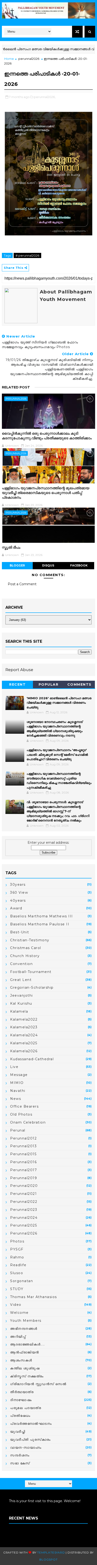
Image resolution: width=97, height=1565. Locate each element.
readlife (18, 1265)
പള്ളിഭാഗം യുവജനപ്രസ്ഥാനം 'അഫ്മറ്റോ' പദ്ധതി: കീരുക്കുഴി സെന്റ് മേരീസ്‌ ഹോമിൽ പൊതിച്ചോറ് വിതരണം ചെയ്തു (57, 754)
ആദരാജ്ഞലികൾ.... (27, 1344)
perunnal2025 (23, 1225)
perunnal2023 (23, 1210)
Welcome (19, 1312)
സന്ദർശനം (20, 1455)
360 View (19, 892)
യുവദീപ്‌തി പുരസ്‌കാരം (30, 1439)
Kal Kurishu (21, 1003)
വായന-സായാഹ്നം (26, 1447)
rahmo (17, 1257)
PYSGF (17, 1249)
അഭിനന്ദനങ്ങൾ (23, 1328)
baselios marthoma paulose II (39, 924)
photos (17, 1241)
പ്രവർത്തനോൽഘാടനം (31, 1423)
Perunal (17, 1130)
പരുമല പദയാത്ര (25, 1408)
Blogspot (48, 1559)
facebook (79, 565)
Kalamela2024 (24, 1035)
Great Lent (21, 980)
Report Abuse (19, 669)
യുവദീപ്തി (17, 1431)
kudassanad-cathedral (32, 1059)
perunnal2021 (23, 1194)
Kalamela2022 (23, 1019)
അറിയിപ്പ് (18, 1336)
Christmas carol (25, 948)
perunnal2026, (45, 97)
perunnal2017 (23, 1170)
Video (15, 1305)
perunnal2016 (23, 1162)
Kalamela (19, 1011)
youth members (25, 1320)
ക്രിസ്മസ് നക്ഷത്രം (27, 1376)
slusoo (16, 1273)
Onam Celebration (28, 1122)
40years (18, 900)
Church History (25, 956)
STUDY (17, 1289)
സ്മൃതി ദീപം (11, 547)
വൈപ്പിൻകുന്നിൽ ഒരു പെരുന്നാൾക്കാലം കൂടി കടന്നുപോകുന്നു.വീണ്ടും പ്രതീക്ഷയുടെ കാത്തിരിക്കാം (47, 435)
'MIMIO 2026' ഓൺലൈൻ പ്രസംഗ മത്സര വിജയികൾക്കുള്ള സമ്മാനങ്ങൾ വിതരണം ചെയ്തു (59, 702)
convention (21, 964)
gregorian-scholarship (32, 987)
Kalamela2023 (23, 1027)
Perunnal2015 (23, 1154)
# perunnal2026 (27, 255)
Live (14, 1067)
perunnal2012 (23, 1138)
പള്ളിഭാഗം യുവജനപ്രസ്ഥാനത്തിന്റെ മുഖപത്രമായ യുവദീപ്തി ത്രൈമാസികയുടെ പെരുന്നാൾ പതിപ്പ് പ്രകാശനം (45, 493)
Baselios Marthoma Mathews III (41, 916)
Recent (17, 684)
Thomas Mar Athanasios (33, 1297)
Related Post (16, 387)
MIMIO (17, 1083)
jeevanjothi (21, 995)
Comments (79, 684)
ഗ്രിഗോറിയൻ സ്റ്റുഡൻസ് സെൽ (38, 1384)
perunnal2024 (23, 1218)
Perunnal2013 (23, 1146)
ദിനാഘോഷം (21, 1400)
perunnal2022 (23, 1202)
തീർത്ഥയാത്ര (22, 1392)
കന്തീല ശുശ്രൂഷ (25, 1368)
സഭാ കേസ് (20, 1463)
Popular (49, 684)
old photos (21, 1114)
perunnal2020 (24, 1186)
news (15, 1099)
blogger (17, 565)
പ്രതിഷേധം (20, 1415)
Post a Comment (22, 584)
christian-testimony (29, 940)
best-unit (19, 932)
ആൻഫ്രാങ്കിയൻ (24, 1352)
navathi (17, 1091)
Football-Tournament (31, 972)
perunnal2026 (28, 59)
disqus (48, 565)
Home (9, 59)
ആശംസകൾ (21, 1360)
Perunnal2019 (23, 1178)
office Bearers (24, 1106)
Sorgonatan (21, 1281)
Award (16, 908)
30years (18, 884)
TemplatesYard (51, 1552)
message (19, 1075)
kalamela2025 (23, 1043)
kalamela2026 (23, 1051)
